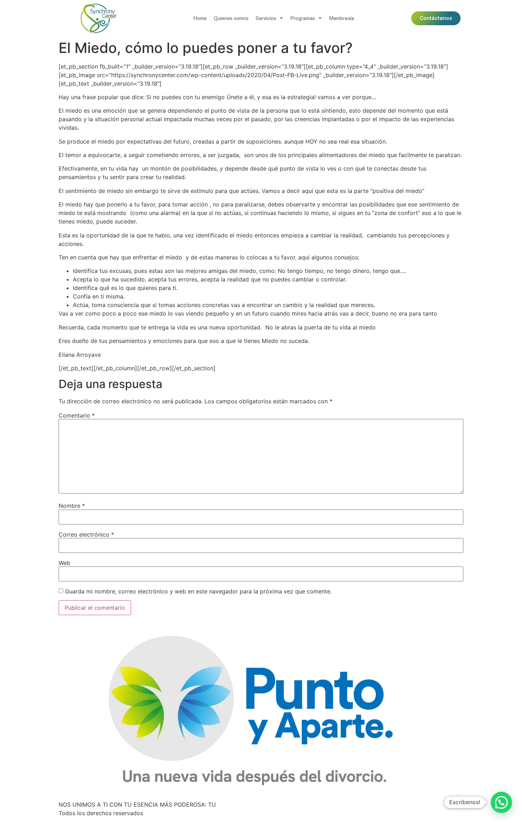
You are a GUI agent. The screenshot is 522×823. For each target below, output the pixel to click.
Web (64, 563)
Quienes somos (231, 18)
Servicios (266, 18)
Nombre (72, 506)
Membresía (341, 18)
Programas (302, 18)
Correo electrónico (86, 534)
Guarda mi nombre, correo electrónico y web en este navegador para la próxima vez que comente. (198, 591)
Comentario (77, 415)
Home (200, 18)
